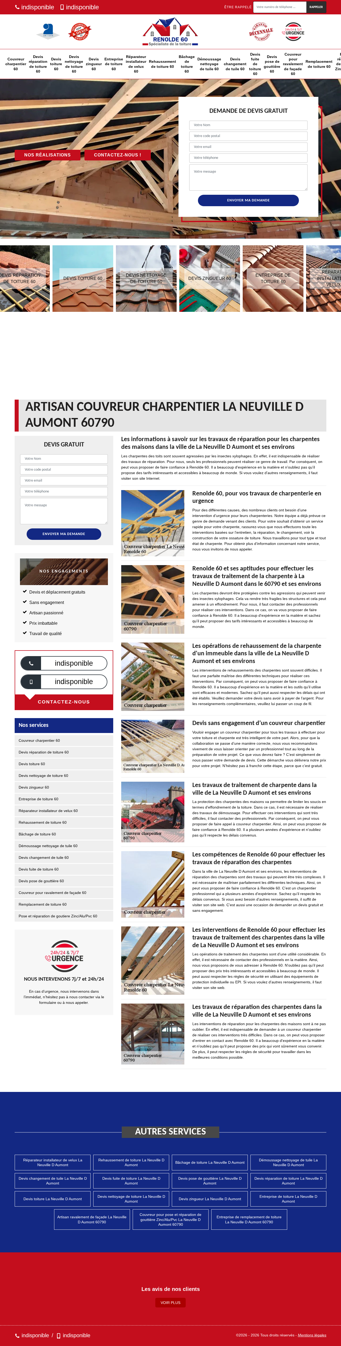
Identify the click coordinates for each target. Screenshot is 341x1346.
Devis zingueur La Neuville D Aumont (210, 1199)
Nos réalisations (47, 155)
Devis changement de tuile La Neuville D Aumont (53, 1180)
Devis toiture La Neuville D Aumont (52, 1199)
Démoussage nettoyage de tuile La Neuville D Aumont (288, 1162)
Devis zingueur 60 (94, 64)
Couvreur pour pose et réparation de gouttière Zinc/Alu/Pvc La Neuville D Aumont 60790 (170, 1219)
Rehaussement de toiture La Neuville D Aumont (131, 1162)
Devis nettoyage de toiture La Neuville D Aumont (131, 1198)
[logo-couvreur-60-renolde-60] (170, 31)
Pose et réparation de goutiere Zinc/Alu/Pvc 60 (58, 916)
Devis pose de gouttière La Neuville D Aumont (210, 1180)
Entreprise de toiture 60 (113, 64)
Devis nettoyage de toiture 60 (74, 64)
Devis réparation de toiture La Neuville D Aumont (288, 1180)
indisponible (37, 7)
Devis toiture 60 (56, 64)
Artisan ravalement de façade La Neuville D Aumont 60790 (92, 1219)
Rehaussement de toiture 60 (162, 63)
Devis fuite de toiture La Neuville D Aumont (131, 1180)
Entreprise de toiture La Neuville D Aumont (288, 1198)
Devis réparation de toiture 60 (38, 64)
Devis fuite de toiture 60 (255, 64)
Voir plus (170, 1303)
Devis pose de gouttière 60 (272, 64)
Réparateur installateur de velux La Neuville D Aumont (52, 1162)
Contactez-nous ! (117, 155)
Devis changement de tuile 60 (235, 64)
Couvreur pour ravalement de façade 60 (293, 64)
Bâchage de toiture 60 (187, 64)
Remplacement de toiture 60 (319, 63)
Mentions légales (312, 1335)
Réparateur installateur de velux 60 (136, 64)
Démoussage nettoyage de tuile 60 (209, 64)
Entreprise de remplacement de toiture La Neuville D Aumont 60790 (249, 1219)
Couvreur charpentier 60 (15, 64)
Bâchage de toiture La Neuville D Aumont (210, 1162)
